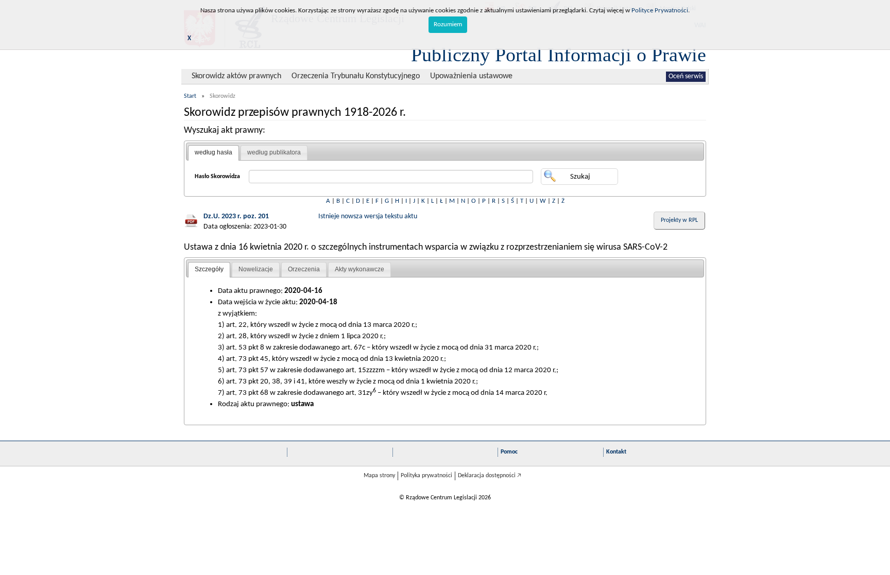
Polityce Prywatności (659, 10)
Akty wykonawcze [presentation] (359, 269)
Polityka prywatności (426, 476)
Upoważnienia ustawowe (471, 76)
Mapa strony (379, 476)
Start (190, 96)
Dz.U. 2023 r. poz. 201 (236, 216)
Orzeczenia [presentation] (304, 269)
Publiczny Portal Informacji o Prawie (558, 54)
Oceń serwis (686, 76)
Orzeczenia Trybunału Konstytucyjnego (356, 76)
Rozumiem (448, 24)
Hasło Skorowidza (217, 176)
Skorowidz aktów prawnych (236, 76)
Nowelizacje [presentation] (255, 269)
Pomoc (509, 452)
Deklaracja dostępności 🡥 (489, 476)
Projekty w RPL (679, 220)
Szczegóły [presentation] (209, 269)
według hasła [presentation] (213, 152)
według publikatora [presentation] (274, 152)
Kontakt (616, 452)
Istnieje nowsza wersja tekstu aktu (367, 216)
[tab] (213, 153)
